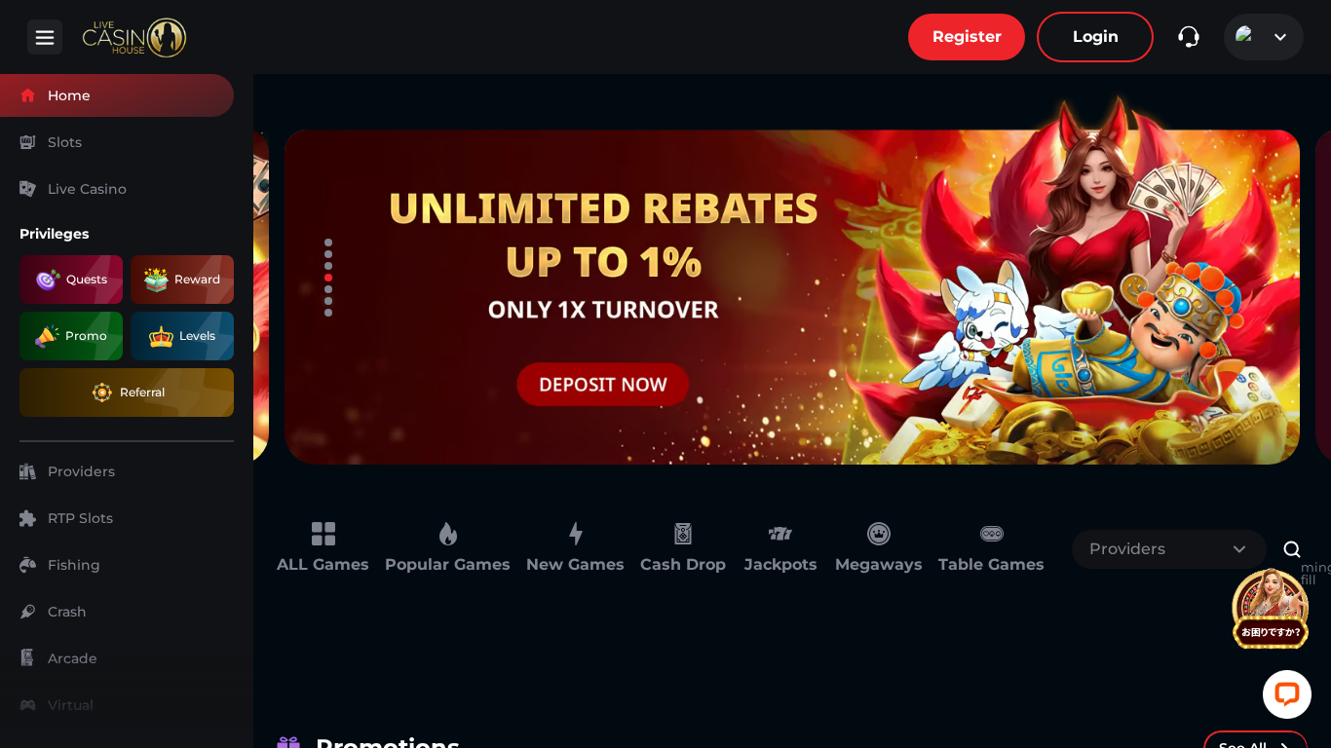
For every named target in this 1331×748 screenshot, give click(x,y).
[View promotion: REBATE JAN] (792, 277)
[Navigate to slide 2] (328, 254)
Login (1096, 36)
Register (967, 36)
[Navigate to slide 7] (328, 312)
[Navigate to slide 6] (328, 301)
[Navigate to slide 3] (328, 266)
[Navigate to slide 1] (328, 242)
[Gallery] (792, 277)
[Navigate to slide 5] (328, 289)
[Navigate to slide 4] (328, 277)
